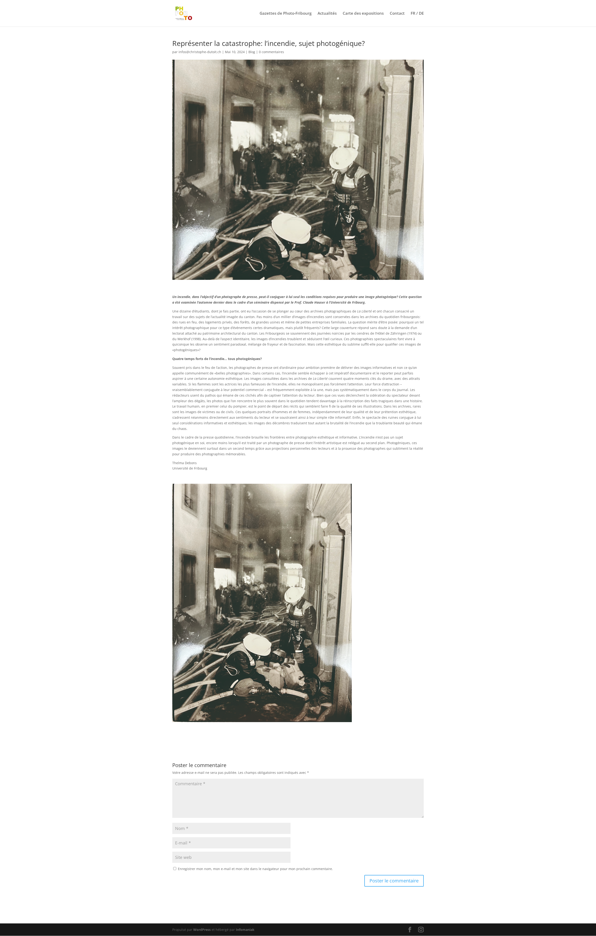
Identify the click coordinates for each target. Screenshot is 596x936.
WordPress (202, 929)
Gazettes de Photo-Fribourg (286, 14)
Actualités (327, 14)
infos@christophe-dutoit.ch (200, 52)
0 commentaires (271, 52)
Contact (397, 14)
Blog (251, 52)
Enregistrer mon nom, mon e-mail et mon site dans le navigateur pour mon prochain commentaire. (255, 869)
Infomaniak (245, 929)
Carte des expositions (363, 14)
